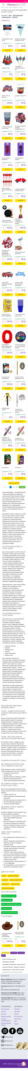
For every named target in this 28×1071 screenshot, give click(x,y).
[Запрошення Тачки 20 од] (7, 30)
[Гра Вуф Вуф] (7, 459)
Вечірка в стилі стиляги (8, 896)
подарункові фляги (6, 722)
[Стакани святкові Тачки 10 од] (7, 118)
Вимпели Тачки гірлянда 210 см (13, 778)
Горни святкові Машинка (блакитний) (14, 780)
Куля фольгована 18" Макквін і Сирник (15, 776)
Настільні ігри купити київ (9, 912)
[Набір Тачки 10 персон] (7, 88)
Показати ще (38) (14, 483)
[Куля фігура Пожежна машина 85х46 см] (7, 274)
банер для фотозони (16, 880)
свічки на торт (15, 884)
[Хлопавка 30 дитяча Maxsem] (20, 431)
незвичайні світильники (9, 964)
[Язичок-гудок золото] (7, 399)
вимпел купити (6, 969)
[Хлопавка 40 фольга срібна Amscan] (20, 400)
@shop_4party (8, 1037)
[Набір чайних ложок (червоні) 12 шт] (7, 180)
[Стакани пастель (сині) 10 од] (20, 305)
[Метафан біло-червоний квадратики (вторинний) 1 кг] (7, 243)
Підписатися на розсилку (8, 1048)
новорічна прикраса (8, 888)
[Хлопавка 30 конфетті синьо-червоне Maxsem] (7, 431)
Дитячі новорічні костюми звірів (11, 904)
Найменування (6, 17)
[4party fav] (21, 4)
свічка (4, 875)
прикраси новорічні (19, 967)
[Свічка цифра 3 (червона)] (7, 149)
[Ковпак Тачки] (7, 59)
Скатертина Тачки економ (11, 773)
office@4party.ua (8, 1045)
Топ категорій (5, 952)
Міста (3, 955)
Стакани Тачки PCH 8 (10, 794)
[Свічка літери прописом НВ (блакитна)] (20, 274)
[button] (3, 948)
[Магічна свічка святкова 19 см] (20, 368)
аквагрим (5, 880)
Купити (7, 50)
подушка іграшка (6, 755)
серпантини (5, 884)
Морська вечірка (7, 900)
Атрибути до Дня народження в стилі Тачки (13, 11)
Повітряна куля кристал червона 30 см (15, 800)
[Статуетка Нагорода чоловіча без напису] (20, 211)
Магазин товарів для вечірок (9, 718)
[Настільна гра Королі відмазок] (7, 305)
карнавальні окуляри (8, 961)
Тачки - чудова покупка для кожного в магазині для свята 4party (14, 713)
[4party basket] (24, 4)
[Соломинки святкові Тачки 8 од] (20, 59)
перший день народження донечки (12, 972)
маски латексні (21, 964)
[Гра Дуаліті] (20, 459)
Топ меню (13, 952)
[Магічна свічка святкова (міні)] (20, 925)
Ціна (10, 15)
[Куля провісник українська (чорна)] (7, 212)
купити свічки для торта (9, 959)
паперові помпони (7, 967)
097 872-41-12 (8, 1041)
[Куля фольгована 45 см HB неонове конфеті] (20, 336)
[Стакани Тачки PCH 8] (20, 88)
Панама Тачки (8, 775)
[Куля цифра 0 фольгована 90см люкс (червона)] (7, 337)
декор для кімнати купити (15, 723)
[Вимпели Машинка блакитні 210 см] (20, 30)
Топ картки (21, 952)
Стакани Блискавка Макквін (12, 803)
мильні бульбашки (13, 875)
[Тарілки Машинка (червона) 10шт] (20, 180)
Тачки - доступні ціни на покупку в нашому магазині (13, 738)
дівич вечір (6, 733)
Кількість (14, 17)
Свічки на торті (6, 908)
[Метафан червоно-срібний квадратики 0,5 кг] (20, 118)
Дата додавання (18, 15)
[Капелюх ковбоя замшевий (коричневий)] (7, 925)
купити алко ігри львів (18, 969)
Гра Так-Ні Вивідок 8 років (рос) (13, 802)
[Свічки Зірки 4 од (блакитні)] (20, 243)
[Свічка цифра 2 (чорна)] (20, 149)
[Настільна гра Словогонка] (7, 368)
